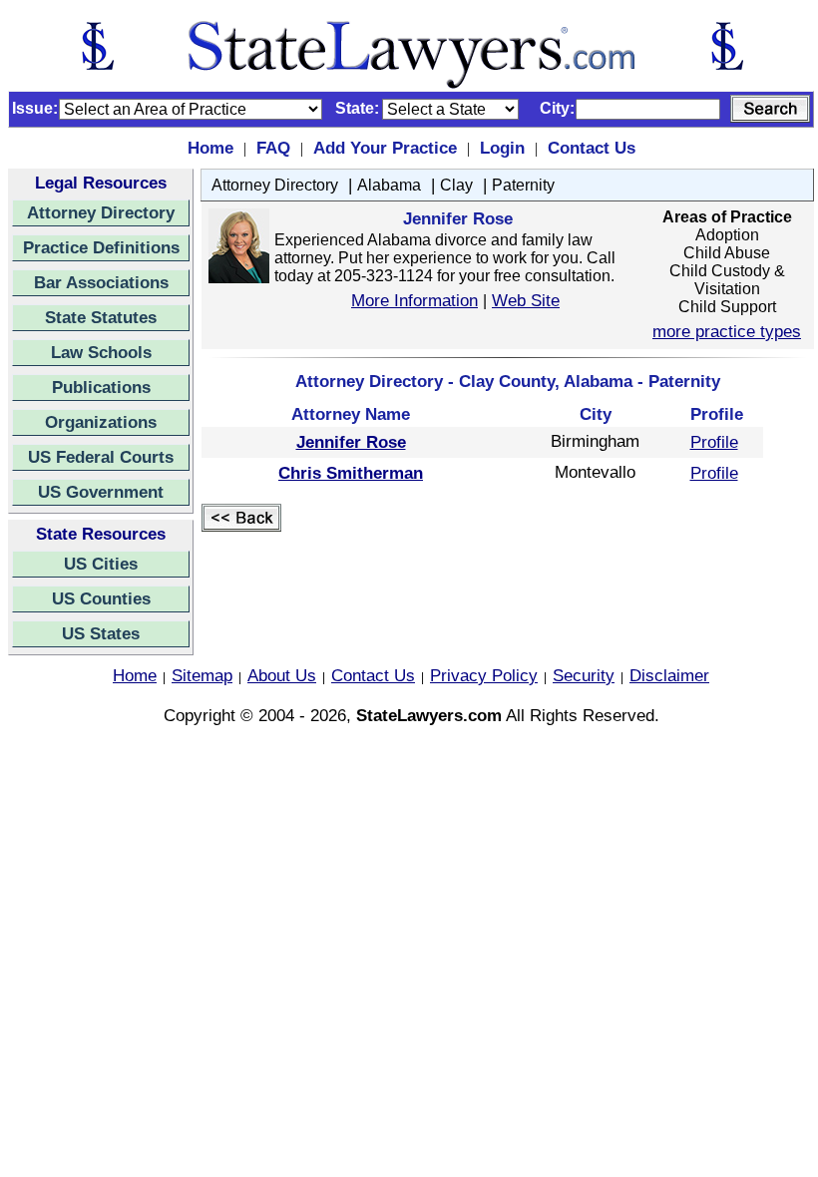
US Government (101, 492)
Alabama (389, 185)
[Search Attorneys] (770, 109)
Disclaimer (669, 675)
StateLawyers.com (429, 715)
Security (583, 675)
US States (101, 633)
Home (210, 148)
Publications (101, 387)
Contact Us (591, 148)
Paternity (523, 185)
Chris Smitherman (350, 473)
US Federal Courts (101, 457)
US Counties (101, 598)
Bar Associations (101, 282)
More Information (414, 300)
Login (502, 148)
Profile (714, 442)
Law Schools (101, 352)
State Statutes (101, 317)
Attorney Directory (101, 212)
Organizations (101, 422)
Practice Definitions (101, 247)
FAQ (273, 148)
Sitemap (202, 675)
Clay (456, 185)
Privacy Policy (484, 675)
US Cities (101, 564)
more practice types (726, 331)
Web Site (526, 300)
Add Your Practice (385, 148)
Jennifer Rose (351, 442)
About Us (281, 675)
